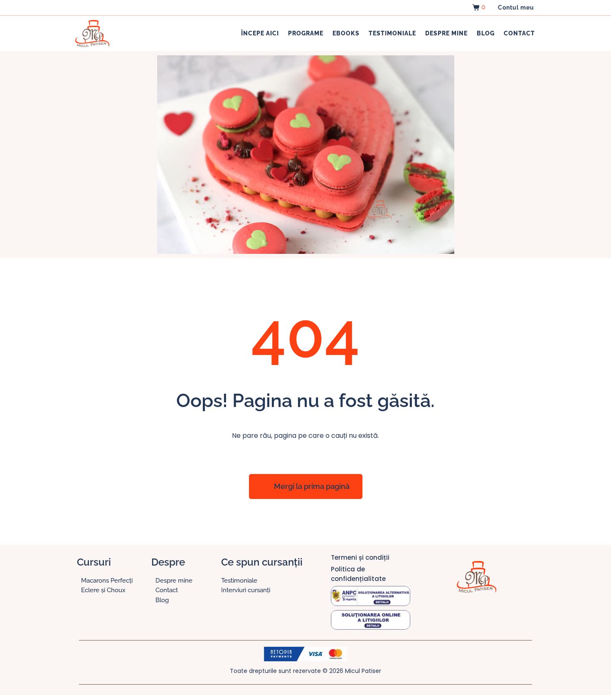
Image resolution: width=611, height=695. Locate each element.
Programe (305, 33)
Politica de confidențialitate (358, 574)
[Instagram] (468, 613)
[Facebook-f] (451, 613)
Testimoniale (392, 33)
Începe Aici (260, 33)
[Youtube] (501, 613)
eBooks (346, 33)
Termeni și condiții (360, 557)
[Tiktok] (484, 613)
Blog (486, 33)
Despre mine (446, 33)
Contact (519, 33)
